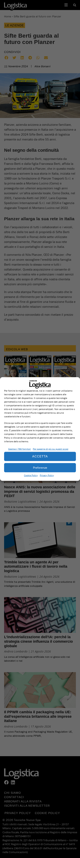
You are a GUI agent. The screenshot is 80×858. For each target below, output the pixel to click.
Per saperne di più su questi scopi (50, 448)
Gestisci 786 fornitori (19, 448)
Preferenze (40, 467)
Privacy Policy (47, 475)
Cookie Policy (31, 475)
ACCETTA (40, 456)
